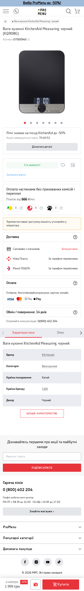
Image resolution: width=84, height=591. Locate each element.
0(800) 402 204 (47, 321)
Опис (60, 332)
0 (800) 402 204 (18, 490)
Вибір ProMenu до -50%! (42, 3)
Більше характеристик (42, 414)
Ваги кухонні (49, 366)
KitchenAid (48, 355)
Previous (3, 333)
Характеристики (23, 332)
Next (80, 333)
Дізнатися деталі (42, 146)
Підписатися (42, 467)
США (45, 389)
